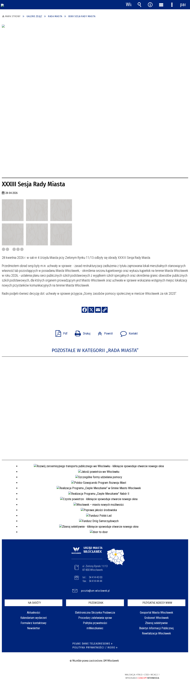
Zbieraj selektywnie (156, 623)
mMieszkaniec (95, 628)
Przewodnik (96, 602)
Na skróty (34, 602)
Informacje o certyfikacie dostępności (47, 677)
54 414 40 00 (95, 577)
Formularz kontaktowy (33, 623)
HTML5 (88, 676)
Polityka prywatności (95, 623)
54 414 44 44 (95, 581)
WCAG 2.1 (105, 676)
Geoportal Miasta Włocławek (156, 612)
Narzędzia (150, 4)
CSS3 (94, 676)
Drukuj (81, 332)
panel (183, 4)
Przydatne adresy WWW (157, 602)
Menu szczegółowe (172, 4)
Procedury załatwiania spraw (95, 618)
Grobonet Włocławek (156, 618)
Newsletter (33, 628)
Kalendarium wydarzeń (33, 618)
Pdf (60, 332)
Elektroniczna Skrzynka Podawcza (95, 612)
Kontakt (127, 332)
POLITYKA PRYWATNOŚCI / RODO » (94, 647)
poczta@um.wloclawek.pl (95, 590)
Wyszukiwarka (139, 4)
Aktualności (33, 612)
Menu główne (161, 4)
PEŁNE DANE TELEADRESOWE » (92, 643)
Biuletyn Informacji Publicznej (156, 628)
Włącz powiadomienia (128, 4)
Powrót (104, 332)
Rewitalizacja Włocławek (156, 633)
